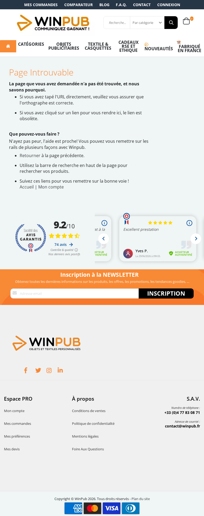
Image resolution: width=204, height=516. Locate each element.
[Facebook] (29, 371)
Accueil (27, 187)
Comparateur (78, 4)
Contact (142, 4)
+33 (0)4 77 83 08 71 (182, 412)
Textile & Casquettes (98, 46)
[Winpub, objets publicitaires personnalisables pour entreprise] (52, 22)
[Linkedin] (63, 371)
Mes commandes (41, 4)
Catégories (31, 44)
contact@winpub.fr (182, 426)
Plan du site (140, 498)
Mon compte (51, 187)
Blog (104, 4)
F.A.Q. (121, 4)
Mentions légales (85, 436)
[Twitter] (40, 371)
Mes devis (12, 449)
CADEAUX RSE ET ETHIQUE (128, 46)
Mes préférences (17, 436)
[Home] (8, 46)
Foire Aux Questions (88, 449)
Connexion (168, 4)
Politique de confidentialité (93, 423)
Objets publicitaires (63, 46)
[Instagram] (52, 371)
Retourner (30, 155)
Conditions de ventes (88, 410)
